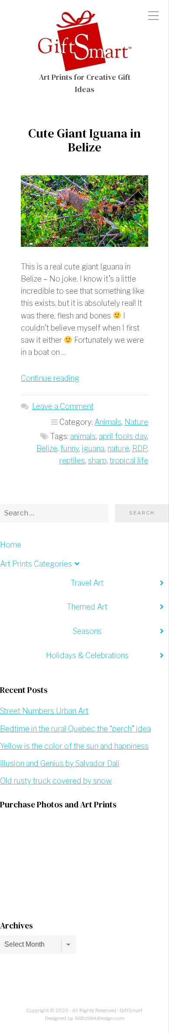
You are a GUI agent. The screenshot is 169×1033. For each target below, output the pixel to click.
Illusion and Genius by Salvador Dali (60, 763)
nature (118, 448)
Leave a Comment (63, 406)
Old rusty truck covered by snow (56, 780)
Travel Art (87, 582)
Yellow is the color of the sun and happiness (74, 746)
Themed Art (87, 606)
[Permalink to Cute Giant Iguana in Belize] (84, 211)
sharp (97, 460)
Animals (107, 421)
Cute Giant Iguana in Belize (84, 140)
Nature (136, 421)
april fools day (123, 436)
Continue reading (50, 378)
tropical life (129, 460)
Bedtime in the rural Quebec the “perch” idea (75, 728)
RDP (139, 448)
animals (83, 436)
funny (69, 448)
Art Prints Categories (36, 563)
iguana (93, 448)
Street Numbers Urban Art (44, 710)
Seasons (87, 631)
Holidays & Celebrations (87, 655)
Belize (46, 448)
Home (10, 544)
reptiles (72, 460)
